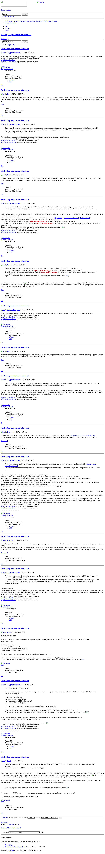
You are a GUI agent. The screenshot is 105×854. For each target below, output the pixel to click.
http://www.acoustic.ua (8, 62)
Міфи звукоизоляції (50, 21)
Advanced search (8, 16)
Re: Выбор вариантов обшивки (15, 49)
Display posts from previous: (18, 817)
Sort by (38, 817)
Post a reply (4, 39)
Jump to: (5, 832)
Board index (9, 21)
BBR (9, 632)
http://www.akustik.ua (8, 60)
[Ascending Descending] (55, 817)
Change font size (10, 23)
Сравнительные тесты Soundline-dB (82, 435)
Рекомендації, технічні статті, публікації (28, 21)
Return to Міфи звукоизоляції (11, 828)
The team (8, 847)
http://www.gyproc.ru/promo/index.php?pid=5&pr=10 (72, 218)
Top (2, 85)
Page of (11, 45)
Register (7, 28)
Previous (5, 817)
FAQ (6, 26)
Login (7, 30)
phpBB (11, 850)
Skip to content (6, 10)
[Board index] (14, 6)
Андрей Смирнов (13, 53)
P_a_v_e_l (10, 432)
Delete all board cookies (20, 847)
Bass (8, 94)
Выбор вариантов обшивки (16, 34)
